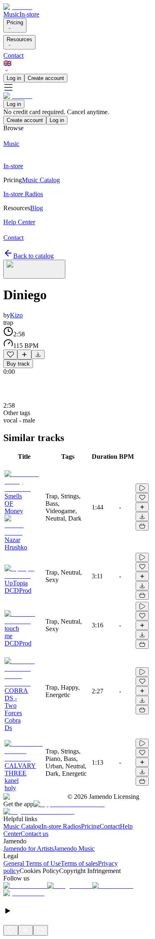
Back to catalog (33, 255)
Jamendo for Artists (28, 848)
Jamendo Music (74, 848)
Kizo (16, 315)
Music (11, 14)
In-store (29, 14)
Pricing (15, 22)
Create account (46, 78)
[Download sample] (38, 354)
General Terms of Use (32, 863)
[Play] (34, 269)
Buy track (18, 364)
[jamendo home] (17, 6)
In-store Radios (61, 826)
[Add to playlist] (24, 354)
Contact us (34, 833)
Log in (14, 78)
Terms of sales (79, 863)
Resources (19, 39)
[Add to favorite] (10, 354)
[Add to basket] (142, 526)
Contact (13, 55)
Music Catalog (22, 826)
